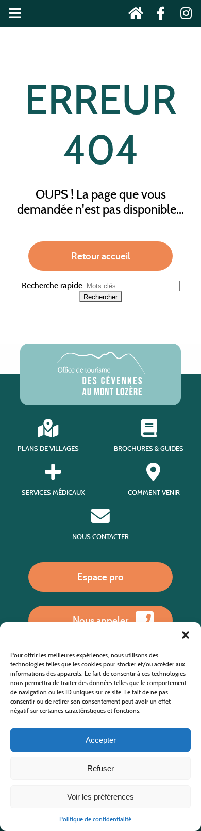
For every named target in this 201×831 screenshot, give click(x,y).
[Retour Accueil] (132, 15)
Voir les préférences (100, 796)
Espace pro (100, 577)
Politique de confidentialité (95, 819)
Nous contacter (100, 536)
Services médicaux (53, 492)
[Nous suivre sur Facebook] (158, 15)
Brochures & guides (148, 448)
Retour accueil (100, 256)
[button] (185, 635)
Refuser (100, 768)
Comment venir (154, 492)
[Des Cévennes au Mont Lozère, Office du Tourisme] (101, 392)
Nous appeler (100, 620)
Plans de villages (48, 448)
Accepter (101, 740)
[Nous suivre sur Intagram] (182, 15)
